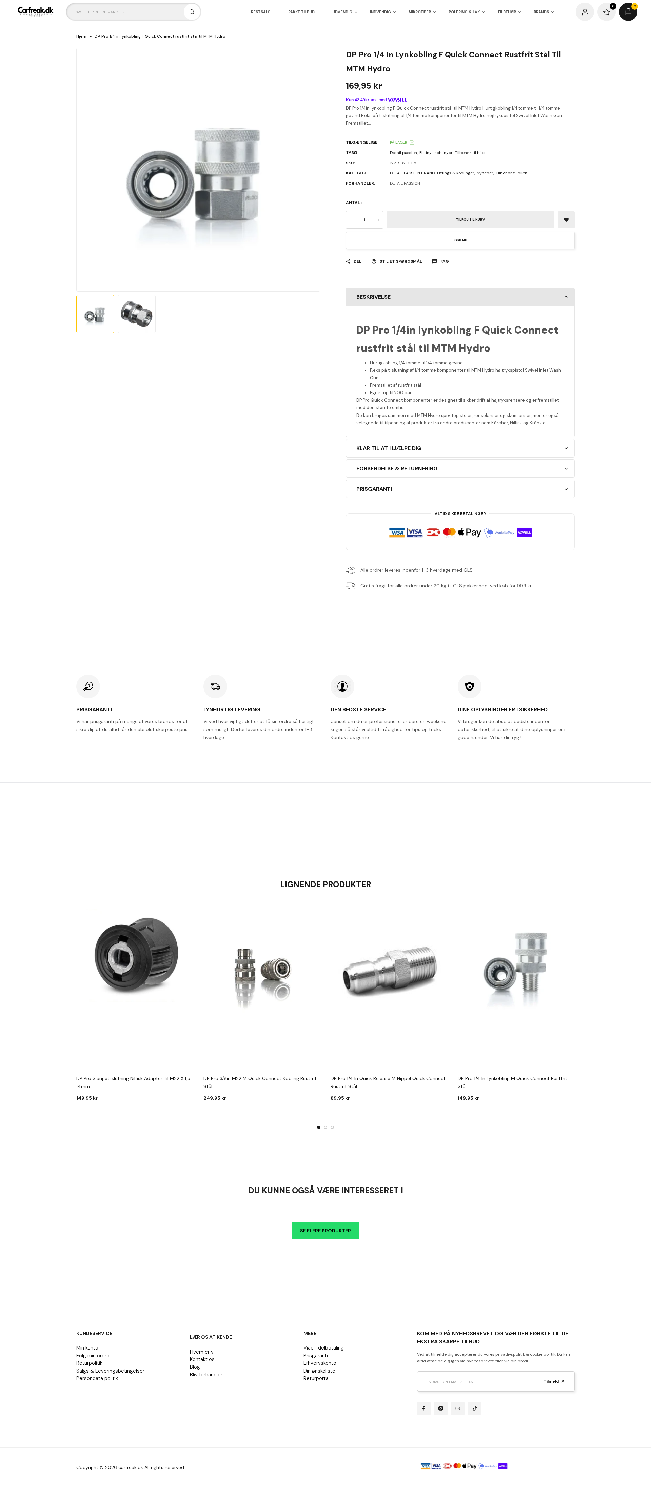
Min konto (87, 1347)
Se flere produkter (325, 1231)
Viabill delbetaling (323, 1347)
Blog (195, 1367)
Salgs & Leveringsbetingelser (110, 1370)
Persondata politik (97, 1378)
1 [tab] (318, 1127)
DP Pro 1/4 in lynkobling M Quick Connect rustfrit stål (512, 1082)
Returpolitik (89, 1363)
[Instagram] (441, 1408)
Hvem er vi (202, 1351)
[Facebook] (424, 1408)
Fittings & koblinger (455, 173)
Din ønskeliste (319, 1370)
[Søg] (192, 12)
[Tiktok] (474, 1408)
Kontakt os (202, 1359)
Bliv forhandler (206, 1374)
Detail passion (403, 152)
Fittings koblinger (436, 152)
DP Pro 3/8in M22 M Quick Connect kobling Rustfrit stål (260, 1082)
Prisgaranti (315, 1355)
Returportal (316, 1378)
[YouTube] (458, 1408)
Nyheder (485, 173)
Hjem (81, 36)
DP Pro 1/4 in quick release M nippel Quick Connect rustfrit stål (388, 1082)
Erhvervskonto (319, 1363)
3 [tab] (332, 1127)
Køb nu (460, 240)
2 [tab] (325, 1127)
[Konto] (585, 12)
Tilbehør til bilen (471, 152)
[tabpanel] (134, 1005)
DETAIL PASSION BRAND (412, 173)
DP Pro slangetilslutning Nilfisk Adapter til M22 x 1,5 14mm (133, 1082)
